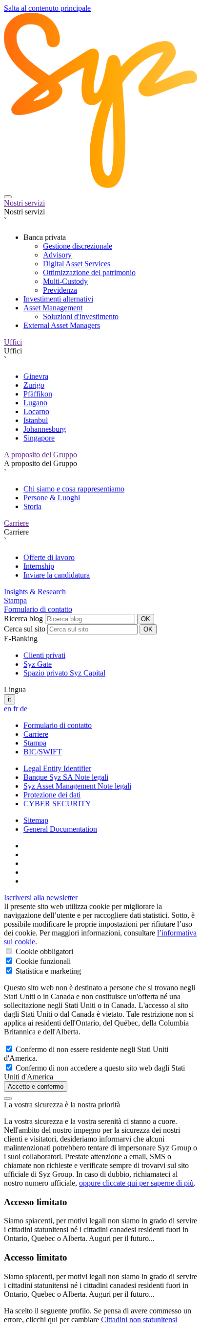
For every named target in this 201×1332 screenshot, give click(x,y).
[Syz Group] (100, 185)
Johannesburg (44, 429)
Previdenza (60, 290)
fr (15, 708)
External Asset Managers (61, 325)
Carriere (16, 523)
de (23, 708)
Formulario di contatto (38, 609)
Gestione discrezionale (77, 246)
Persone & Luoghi (51, 497)
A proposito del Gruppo (40, 454)
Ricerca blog (23, 618)
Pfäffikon (37, 394)
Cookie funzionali (42, 961)
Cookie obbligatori (43, 951)
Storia (32, 506)
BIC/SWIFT (42, 752)
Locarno (36, 411)
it (9, 699)
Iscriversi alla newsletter (41, 897)
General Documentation (60, 829)
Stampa (15, 600)
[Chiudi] (8, 1098)
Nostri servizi (24, 203)
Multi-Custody (65, 281)
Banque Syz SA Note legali (65, 777)
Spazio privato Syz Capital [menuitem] (64, 673)
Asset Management (52, 308)
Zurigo (33, 385)
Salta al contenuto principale (47, 8)
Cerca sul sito (24, 629)
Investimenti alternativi (58, 299)
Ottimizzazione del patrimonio (89, 272)
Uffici (13, 342)
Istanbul (35, 420)
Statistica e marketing (47, 971)
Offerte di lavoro (49, 557)
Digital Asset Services (76, 263)
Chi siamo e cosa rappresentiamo (73, 489)
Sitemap (35, 820)
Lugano (35, 402)
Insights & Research (35, 591)
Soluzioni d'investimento (81, 316)
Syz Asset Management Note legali (77, 786)
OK (145, 619)
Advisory (57, 255)
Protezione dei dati (51, 795)
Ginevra (35, 376)
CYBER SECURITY (57, 803)
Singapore (39, 438)
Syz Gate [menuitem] (37, 664)
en (7, 708)
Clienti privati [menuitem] (44, 655)
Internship (38, 566)
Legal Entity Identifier (57, 768)
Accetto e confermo (35, 1086)
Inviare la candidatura (56, 575)
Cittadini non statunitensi (139, 1319)
